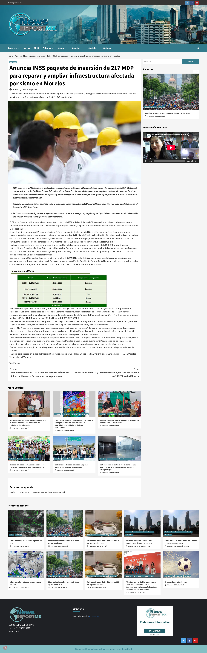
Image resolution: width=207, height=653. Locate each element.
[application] (171, 147)
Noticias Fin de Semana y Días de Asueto (139, 532)
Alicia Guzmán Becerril (144, 546)
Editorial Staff (24, 428)
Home (10, 55)
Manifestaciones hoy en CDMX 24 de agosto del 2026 (167, 113)
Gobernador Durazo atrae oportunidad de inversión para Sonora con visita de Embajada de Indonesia (27, 422)
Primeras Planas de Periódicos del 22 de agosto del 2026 (103, 583)
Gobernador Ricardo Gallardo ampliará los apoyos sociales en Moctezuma (73, 466)
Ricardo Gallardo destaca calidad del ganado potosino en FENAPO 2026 (119, 421)
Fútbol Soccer (177, 576)
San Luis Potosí (123, 414)
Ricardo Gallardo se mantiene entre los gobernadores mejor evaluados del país (26, 466)
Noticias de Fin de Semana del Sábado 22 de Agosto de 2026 (181, 541)
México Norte (21, 414)
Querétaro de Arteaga (126, 459)
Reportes (12, 48)
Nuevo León (149, 576)
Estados (47, 48)
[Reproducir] (146, 161)
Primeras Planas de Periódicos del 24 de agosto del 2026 (103, 541)
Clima (11, 535)
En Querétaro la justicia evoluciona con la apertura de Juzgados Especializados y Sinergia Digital (118, 467)
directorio (94, 616)
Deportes (76, 48)
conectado (35, 492)
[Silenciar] (192, 161)
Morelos (16, 363)
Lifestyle (92, 48)
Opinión (107, 48)
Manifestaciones (150, 107)
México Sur (66, 414)
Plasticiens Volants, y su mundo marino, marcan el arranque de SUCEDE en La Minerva (107, 372)
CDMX (36, 48)
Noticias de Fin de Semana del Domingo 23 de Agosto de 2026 (139, 541)
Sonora (30, 414)
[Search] (197, 48)
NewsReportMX (31, 89)
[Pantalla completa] (196, 161)
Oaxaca (74, 414)
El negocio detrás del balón (177, 582)
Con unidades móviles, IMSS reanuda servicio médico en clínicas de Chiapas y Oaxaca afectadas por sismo (39, 372)
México (27, 48)
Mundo (61, 48)
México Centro (112, 459)
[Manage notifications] (5, 648)
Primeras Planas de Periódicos (97, 535)
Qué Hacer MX (83, 414)
